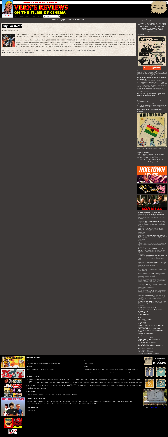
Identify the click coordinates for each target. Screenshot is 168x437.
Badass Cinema (24, 16)
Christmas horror (102, 379)
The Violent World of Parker (63, 394)
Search (40, 16)
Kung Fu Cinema (83, 401)
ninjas (55, 50)
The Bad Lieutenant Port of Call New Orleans (149, 328)
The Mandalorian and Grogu (145, 339)
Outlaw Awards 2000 (54, 363)
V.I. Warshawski (142, 322)
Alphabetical (35, 369)
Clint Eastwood (110, 369)
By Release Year (44, 369)
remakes (124, 382)
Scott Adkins (53, 385)
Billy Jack (29, 401)
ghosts (54, 382)
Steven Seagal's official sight (34, 403)
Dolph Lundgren (119, 369)
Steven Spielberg (106, 372)
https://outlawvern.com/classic (158, 407)
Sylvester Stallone (117, 372)
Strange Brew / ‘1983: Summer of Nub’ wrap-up (150, 309)
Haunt (139, 317)
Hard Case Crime (49, 394)
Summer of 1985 (113, 385)
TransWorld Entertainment (87, 50)
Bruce (68, 379)
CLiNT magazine (31, 410)
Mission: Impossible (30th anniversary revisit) (149, 345)
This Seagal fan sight (61, 403)
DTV (86, 363)
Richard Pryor (128, 401)
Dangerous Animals (153, 262)
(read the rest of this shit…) (106, 46)
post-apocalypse (115, 382)
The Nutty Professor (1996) (145, 353)
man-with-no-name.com (95, 401)
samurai (46, 385)
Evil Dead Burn (141, 341)
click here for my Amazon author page (152, 80)
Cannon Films (84, 379)
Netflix (96, 382)
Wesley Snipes (127, 372)
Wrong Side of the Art (93, 403)
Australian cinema (53, 379)
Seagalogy (62, 385)
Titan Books (74, 394)
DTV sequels (38, 382)
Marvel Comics (79, 382)
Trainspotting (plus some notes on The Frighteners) (151, 325)
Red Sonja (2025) (142, 324)
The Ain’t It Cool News (49, 403)
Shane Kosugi (68, 50)
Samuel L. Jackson (36, 385)
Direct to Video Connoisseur (54, 401)
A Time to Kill (146, 268)
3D (27, 379)
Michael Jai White (89, 382)
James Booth (28, 50)
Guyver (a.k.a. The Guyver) (145, 319)
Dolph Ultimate (66, 401)
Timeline (52, 369)
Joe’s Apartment (149, 301)
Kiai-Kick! (74, 401)
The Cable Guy (141, 351)
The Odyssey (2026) (143, 316)
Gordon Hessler (19, 50)
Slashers (91, 363)
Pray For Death (12, 26)
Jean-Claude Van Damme (131, 369)
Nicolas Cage (88, 372)
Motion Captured (107, 401)
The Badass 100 (31, 363)
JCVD (72, 382)
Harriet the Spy (141, 348)
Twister (139, 350)
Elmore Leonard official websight (35, 394)
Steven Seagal (97, 372)
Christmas (92, 379)
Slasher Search (83, 385)
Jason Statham (65, 382)
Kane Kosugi (36, 50)
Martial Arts (15, 52)
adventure (31, 379)
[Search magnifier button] (59, 16)
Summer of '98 (104, 385)
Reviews (33, 16)
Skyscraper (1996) (142, 320)
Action (9, 52)
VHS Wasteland (73, 403)
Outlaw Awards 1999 (42, 363)
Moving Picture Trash (118, 401)
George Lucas (48, 382)
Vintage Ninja (82, 403)
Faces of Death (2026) (150, 279)
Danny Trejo (122, 379)
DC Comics (128, 379)
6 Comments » (29, 52)
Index (28, 369)
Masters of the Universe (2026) (145, 333)
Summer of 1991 (124, 385)
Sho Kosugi (76, 50)
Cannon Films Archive (39, 401)
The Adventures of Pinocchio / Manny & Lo (155, 221)
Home (15, 16)
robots (137, 382)
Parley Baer (60, 50)
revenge (132, 382)
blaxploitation (62, 379)
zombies (43, 388)
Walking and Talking (143, 327)
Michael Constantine (46, 50)
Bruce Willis (101, 369)
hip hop (58, 382)
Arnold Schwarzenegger (91, 369)
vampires (30, 388)
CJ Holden (140, 249)
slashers (71, 385)
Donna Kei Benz (9, 50)
